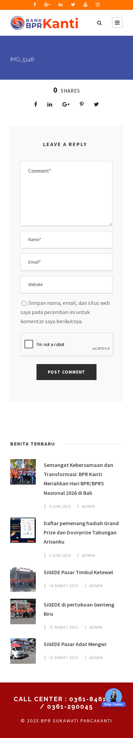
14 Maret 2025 (63, 585)
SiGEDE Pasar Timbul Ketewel (78, 572)
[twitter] (73, 4)
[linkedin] (60, 4)
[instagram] (98, 4)
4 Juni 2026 (60, 506)
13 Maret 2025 (63, 627)
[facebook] (34, 4)
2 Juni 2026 (60, 555)
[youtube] (85, 4)
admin (88, 506)
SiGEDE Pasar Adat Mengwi (75, 644)
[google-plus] (47, 4)
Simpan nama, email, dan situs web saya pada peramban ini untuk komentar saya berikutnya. (65, 312)
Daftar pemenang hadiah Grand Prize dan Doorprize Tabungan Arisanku (81, 532)
